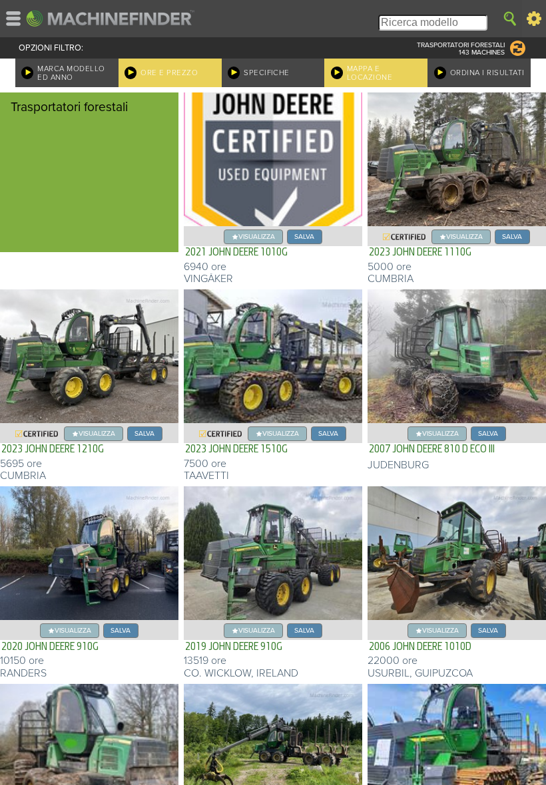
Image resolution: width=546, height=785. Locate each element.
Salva (304, 236)
